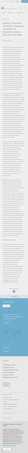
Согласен (7, 449)
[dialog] (14, 437)
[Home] (8, 7)
